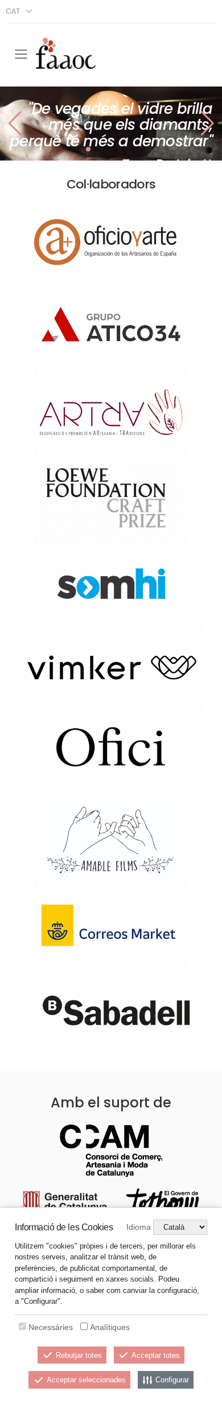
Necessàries (50, 1327)
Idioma (138, 1226)
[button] (207, 123)
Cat (13, 11)
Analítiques (110, 1327)
